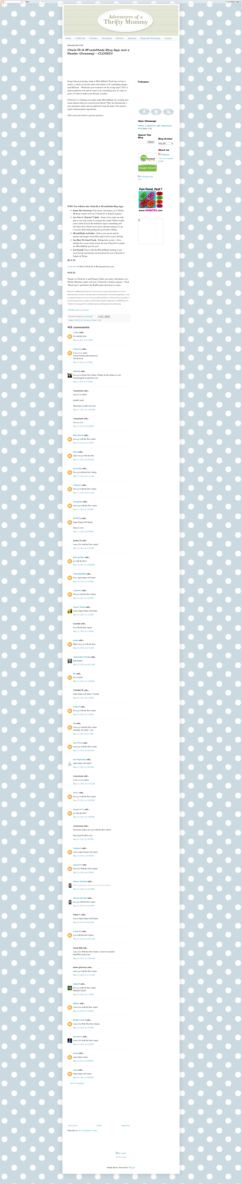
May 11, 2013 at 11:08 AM (84, 409)
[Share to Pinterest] (109, 316)
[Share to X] (104, 316)
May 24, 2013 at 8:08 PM (83, 1060)
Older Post (125, 1125)
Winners (119, 38)
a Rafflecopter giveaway (78, 309)
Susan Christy (79, 606)
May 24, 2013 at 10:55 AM (84, 938)
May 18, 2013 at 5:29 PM (83, 598)
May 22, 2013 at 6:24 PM (83, 697)
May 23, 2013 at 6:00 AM (83, 750)
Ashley (76, 332)
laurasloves (77, 1036)
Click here (72, 266)
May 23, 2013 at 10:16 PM (83, 889)
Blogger (132, 1167)
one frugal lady (79, 759)
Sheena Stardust (80, 881)
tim (74, 723)
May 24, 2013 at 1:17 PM (83, 994)
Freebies (93, 38)
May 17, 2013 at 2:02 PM (83, 509)
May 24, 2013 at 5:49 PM (83, 1011)
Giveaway (86, 320)
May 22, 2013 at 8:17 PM (83, 733)
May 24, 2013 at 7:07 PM (83, 1027)
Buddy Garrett (79, 1019)
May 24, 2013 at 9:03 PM (83, 1077)
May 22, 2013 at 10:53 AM (84, 664)
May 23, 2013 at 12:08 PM (83, 816)
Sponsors (132, 38)
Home (68, 38)
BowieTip (77, 518)
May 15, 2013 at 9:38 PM (83, 426)
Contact (168, 38)
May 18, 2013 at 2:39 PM (83, 581)
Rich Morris (78, 435)
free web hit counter (121, 1157)
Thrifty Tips (80, 38)
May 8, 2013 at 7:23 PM (82, 362)
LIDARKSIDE (79, 573)
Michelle (76, 371)
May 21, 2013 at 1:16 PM (83, 631)
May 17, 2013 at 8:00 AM (83, 459)
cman (75, 1069)
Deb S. (76, 792)
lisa (74, 673)
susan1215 (77, 864)
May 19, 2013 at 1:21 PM (83, 614)
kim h (75, 451)
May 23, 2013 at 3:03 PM (83, 839)
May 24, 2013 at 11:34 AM (84, 975)
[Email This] (99, 316)
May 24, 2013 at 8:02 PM (83, 1044)
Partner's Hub (96, 320)
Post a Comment (77, 1083)
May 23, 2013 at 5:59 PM (83, 855)
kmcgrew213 (78, 809)
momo (75, 640)
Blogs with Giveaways (150, 38)
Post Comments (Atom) (87, 1130)
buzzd (75, 1053)
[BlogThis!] (101, 316)
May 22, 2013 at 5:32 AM (83, 647)
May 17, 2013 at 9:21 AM (83, 492)
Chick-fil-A (78, 320)
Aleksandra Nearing (81, 656)
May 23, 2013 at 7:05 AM (83, 767)
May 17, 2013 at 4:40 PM (83, 531)
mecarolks (77, 468)
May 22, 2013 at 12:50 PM (83, 681)
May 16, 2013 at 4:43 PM (83, 442)
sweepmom (77, 501)
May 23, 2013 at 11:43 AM (84, 783)
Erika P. (76, 706)
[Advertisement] (99, 1104)
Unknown (77, 348)
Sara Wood (78, 742)
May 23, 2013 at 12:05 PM (83, 800)
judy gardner (78, 557)
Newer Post (72, 1125)
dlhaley (76, 1003)
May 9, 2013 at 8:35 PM (82, 381)
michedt (76, 983)
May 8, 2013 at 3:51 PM (82, 340)
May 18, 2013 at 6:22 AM (83, 548)
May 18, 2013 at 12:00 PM (83, 564)
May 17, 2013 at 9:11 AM (83, 476)
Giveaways (107, 38)
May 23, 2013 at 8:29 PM (83, 872)
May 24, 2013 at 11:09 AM (84, 958)
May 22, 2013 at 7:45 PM (83, 714)
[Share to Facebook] (106, 316)
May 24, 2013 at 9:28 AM (83, 922)
